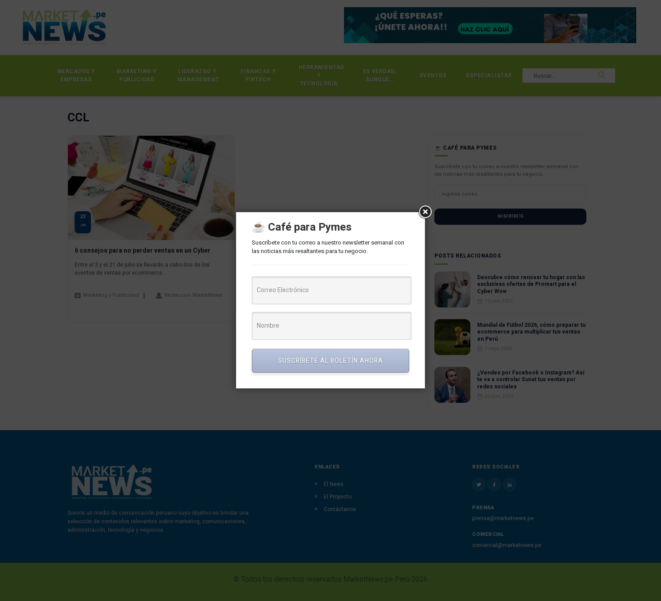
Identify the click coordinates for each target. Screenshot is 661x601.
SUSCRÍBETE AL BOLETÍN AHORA (330, 360)
